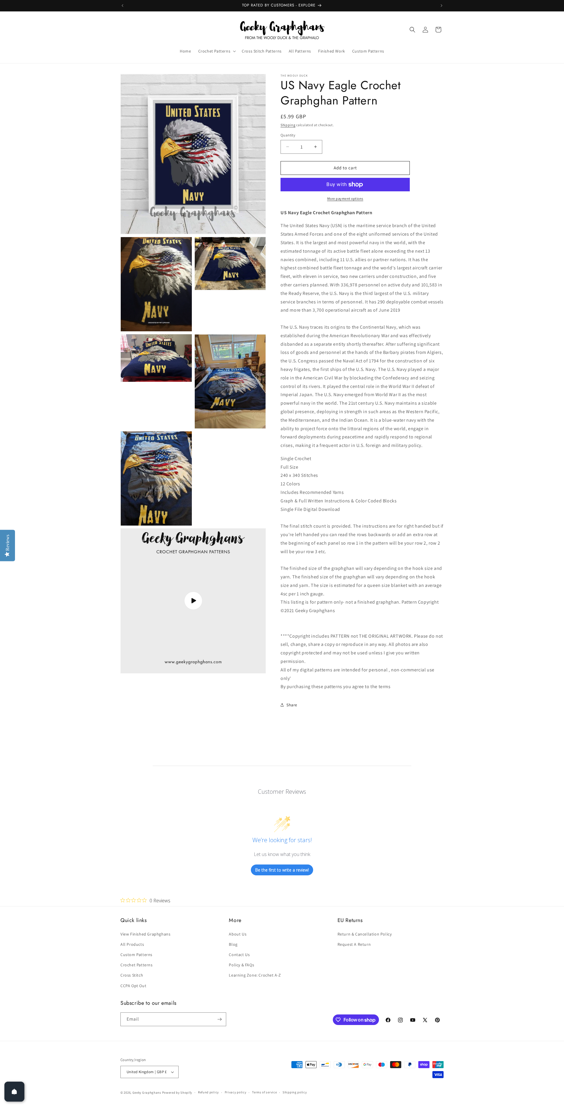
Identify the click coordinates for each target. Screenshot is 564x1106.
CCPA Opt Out (133, 985)
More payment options (345, 198)
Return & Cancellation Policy (365, 934)
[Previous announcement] (122, 5)
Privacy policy (235, 1092)
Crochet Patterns (136, 964)
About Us (237, 934)
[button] (217, 51)
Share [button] (291, 704)
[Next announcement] (441, 5)
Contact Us (239, 954)
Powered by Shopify (177, 1092)
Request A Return (354, 944)
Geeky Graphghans (146, 1092)
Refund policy (208, 1092)
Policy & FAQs (241, 964)
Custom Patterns (136, 954)
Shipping (288, 125)
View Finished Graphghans (145, 934)
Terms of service (264, 1092)
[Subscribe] (219, 1019)
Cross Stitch (131, 975)
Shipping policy (295, 1092)
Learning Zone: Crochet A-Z (255, 975)
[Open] (14, 1092)
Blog (233, 944)
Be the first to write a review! (282, 870)
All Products (132, 944)
